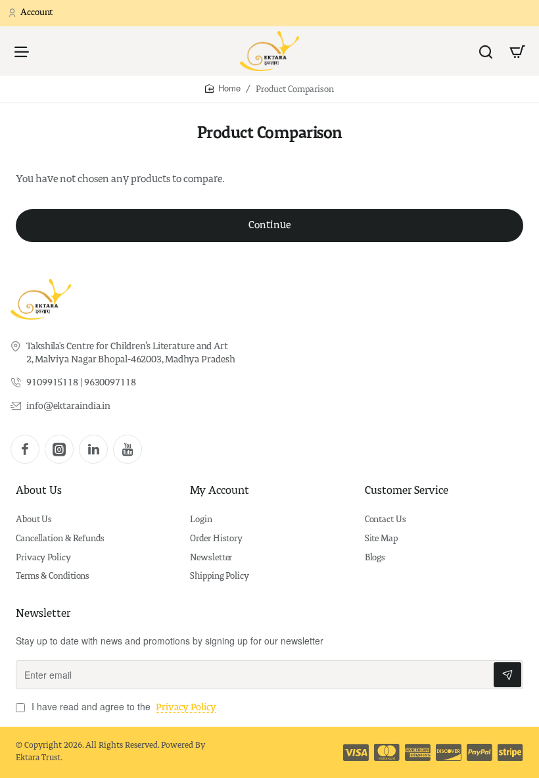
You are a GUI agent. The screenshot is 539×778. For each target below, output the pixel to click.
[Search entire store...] (486, 51)
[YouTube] (127, 449)
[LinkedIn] (93, 449)
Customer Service (406, 491)
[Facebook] (25, 449)
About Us (39, 491)
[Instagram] (59, 449)
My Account (219, 491)
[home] (223, 88)
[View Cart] (517, 51)
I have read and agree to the (122, 706)
